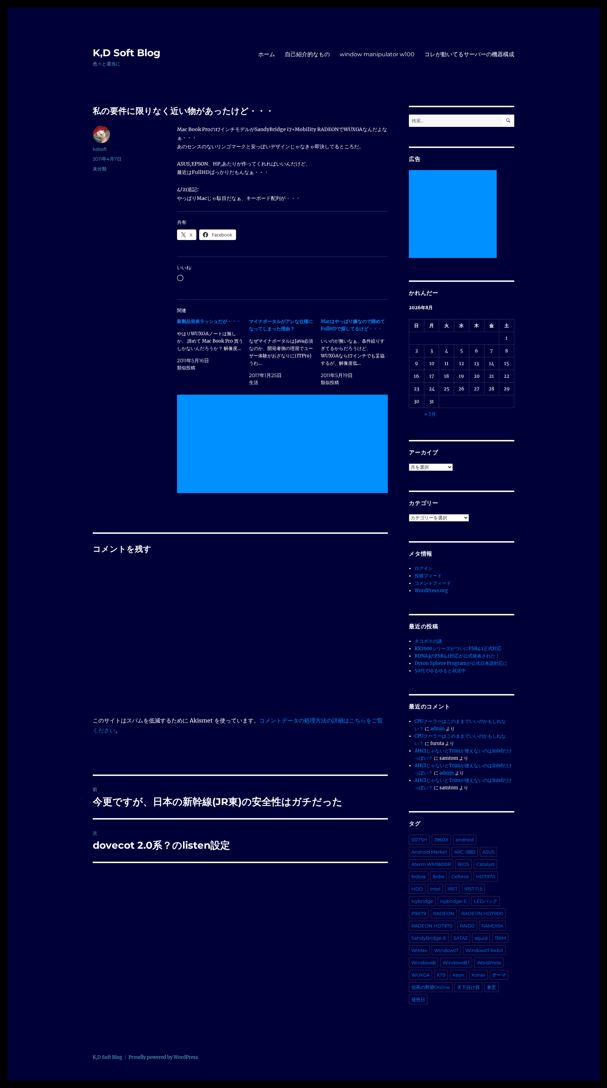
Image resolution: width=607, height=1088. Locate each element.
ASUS (488, 852)
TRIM (500, 938)
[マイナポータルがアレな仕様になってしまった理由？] (285, 352)
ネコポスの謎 (428, 641)
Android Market (429, 852)
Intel (435, 889)
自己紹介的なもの (307, 54)
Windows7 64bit (484, 950)
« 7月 (430, 414)
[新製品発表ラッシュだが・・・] (213, 344)
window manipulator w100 (377, 54)
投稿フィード (428, 576)
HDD (417, 889)
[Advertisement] (283, 444)
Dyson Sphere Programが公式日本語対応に (461, 663)
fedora (418, 876)
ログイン (424, 568)
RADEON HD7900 (482, 913)
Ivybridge (422, 901)
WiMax (419, 950)
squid (481, 938)
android (465, 839)
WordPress (489, 962)
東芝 (491, 987)
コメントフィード (433, 583)
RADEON (443, 913)
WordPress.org (431, 591)
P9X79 (418, 913)
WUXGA (420, 975)
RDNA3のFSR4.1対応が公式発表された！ (457, 656)
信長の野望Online (430, 987)
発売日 (418, 999)
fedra (438, 876)
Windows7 (446, 950)
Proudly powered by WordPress (163, 1057)
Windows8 (423, 962)
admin (437, 729)
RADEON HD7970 (432, 925)
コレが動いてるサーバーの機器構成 (469, 54)
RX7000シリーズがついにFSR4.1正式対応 (458, 649)
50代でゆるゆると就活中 (440, 671)
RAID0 (467, 925)
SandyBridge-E (428, 938)
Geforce (460, 876)
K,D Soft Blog (127, 53)
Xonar (478, 975)
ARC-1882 (464, 852)
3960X (441, 839)
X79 (441, 975)
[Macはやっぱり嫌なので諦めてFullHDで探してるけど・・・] (357, 352)
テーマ (499, 975)
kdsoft (100, 149)
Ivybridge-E (453, 901)
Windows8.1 (456, 962)
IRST (452, 889)
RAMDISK (492, 925)
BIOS (463, 864)
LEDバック (485, 901)
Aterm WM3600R (431, 864)
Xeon (458, 975)
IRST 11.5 (473, 889)
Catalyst (485, 864)
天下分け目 (468, 987)
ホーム (266, 54)
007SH (419, 839)
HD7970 (485, 876)
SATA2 (460, 938)
